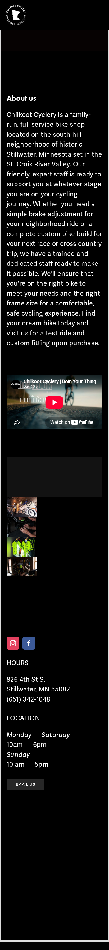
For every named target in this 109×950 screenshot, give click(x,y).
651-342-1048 (21, 619)
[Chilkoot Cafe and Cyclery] (13, 643)
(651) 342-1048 (28, 699)
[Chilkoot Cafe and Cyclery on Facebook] (28, 643)
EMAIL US (25, 784)
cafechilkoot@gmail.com (66, 619)
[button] (22, 507)
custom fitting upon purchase (52, 343)
